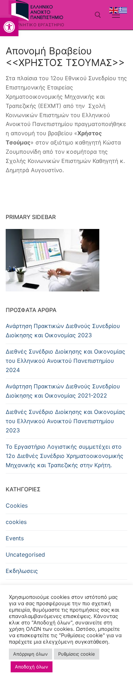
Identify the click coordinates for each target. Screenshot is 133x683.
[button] (9, 27)
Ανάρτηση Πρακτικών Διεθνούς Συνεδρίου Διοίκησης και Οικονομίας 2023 (63, 330)
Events (15, 538)
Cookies (17, 505)
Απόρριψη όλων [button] (30, 654)
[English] (113, 9)
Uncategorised (25, 554)
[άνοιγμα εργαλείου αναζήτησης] (98, 15)
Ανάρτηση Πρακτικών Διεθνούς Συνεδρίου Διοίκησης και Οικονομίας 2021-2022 (63, 391)
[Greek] (123, 9)
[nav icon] (116, 14)
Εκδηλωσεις (22, 570)
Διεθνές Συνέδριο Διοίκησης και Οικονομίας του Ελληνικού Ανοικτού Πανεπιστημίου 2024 (65, 360)
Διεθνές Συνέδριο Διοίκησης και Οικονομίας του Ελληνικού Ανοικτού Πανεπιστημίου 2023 (65, 421)
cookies (16, 521)
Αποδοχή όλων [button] (31, 667)
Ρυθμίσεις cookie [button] (76, 654)
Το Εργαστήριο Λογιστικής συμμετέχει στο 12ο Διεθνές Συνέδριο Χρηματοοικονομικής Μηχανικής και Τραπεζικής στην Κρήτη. (64, 456)
